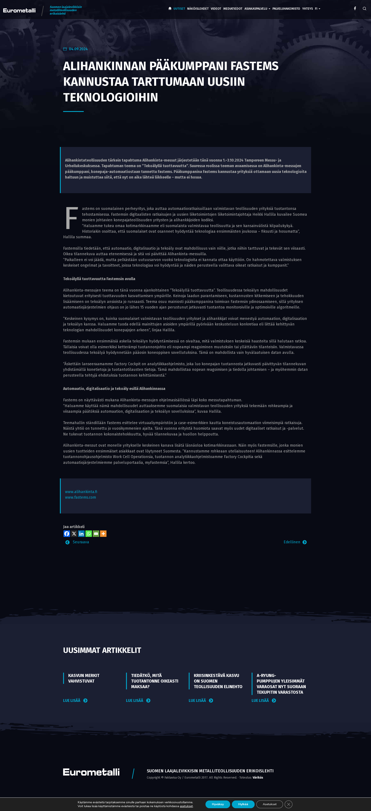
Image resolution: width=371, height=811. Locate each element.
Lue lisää (72, 700)
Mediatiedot (232, 9)
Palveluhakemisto (286, 9)
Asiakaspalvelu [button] (256, 9)
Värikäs (258, 777)
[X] (74, 533)
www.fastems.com (80, 497)
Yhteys (307, 9)
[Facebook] (67, 533)
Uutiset (179, 9)
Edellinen (292, 542)
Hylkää (243, 804)
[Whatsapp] (88, 533)
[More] (103, 533)
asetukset (186, 806)
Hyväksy (218, 804)
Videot (216, 9)
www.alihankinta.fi (81, 492)
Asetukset (270, 804)
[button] (317, 5)
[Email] (96, 533)
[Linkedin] (81, 533)
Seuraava (80, 542)
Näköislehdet (198, 9)
